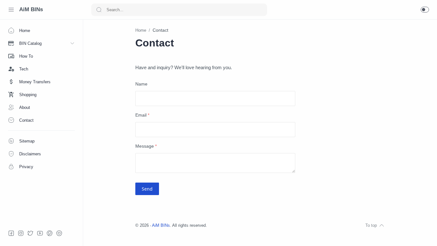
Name (141, 84)
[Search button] (99, 10)
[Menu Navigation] (11, 9)
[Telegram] (59, 233)
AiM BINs (31, 9)
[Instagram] (21, 233)
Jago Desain (249, 225)
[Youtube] (40, 233)
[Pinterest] (49, 233)
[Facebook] (11, 233)
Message (146, 146)
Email (142, 115)
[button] (425, 9)
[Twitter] (30, 233)
